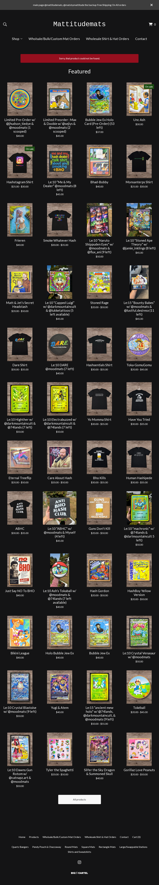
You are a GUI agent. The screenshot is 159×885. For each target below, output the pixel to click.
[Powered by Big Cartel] (79, 873)
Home (22, 836)
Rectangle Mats (107, 846)
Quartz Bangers (20, 846)
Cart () (136, 836)
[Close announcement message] (151, 4)
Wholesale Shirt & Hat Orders (107, 39)
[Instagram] (79, 862)
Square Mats (88, 846)
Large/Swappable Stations (133, 846)
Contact (141, 39)
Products (34, 836)
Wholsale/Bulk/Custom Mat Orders (54, 39)
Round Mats (71, 846)
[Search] (5, 24)
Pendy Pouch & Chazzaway (46, 846)
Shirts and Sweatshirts (79, 851)
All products (79, 799)
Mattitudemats (79, 24)
